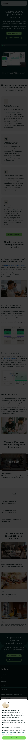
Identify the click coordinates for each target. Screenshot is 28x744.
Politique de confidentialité (8, 732)
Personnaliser (14, 741)
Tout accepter (14, 737)
